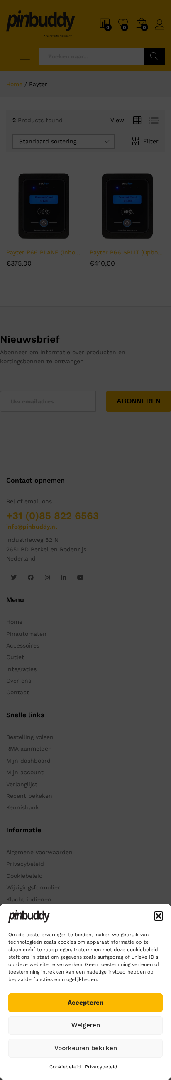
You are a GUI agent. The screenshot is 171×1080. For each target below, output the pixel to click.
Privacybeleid (101, 1067)
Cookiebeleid (65, 1067)
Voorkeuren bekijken (85, 1048)
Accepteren (85, 1002)
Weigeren (85, 1025)
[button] (158, 916)
